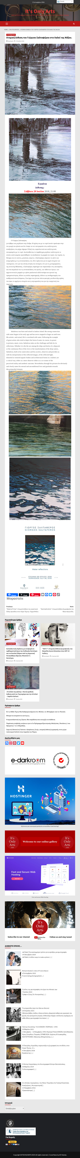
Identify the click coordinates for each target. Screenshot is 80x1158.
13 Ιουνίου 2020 (19, 661)
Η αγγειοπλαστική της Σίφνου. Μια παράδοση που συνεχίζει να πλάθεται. (30, 719)
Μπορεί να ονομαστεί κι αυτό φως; (18, 716)
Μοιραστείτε (15, 598)
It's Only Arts (40, 11)
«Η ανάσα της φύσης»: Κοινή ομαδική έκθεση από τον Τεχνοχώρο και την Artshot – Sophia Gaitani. (22, 694)
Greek (62, 1)
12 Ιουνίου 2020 (55, 656)
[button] (7, 23)
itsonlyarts (10, 41)
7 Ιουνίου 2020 (18, 699)
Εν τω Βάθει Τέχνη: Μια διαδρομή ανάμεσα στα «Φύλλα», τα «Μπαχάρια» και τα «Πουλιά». (36, 712)
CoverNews (53, 1155)
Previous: (22, 609)
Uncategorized (11, 35)
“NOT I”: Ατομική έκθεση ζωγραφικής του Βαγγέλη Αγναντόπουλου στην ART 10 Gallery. (57, 651)
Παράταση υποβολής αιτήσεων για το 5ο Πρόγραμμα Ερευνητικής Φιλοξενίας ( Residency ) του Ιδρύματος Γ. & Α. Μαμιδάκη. (38, 724)
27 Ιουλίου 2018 (20, 41)
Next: (57, 609)
